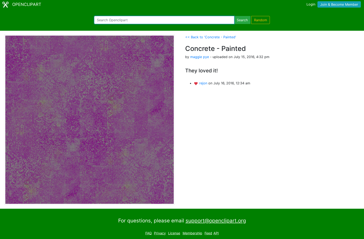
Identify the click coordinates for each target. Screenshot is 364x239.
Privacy (160, 233)
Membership (192, 233)
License (174, 233)
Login (310, 4)
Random (260, 20)
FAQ (148, 233)
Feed (208, 233)
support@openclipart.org (216, 221)
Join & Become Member (339, 4)
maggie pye (199, 57)
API (216, 233)
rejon (203, 83)
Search (242, 20)
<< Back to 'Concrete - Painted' (210, 37)
